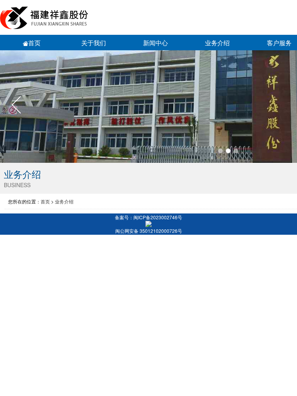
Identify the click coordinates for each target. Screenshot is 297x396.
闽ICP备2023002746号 (157, 217)
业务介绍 (64, 201)
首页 (34, 42)
